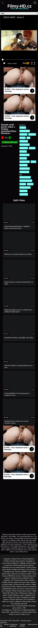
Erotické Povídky (22, 625)
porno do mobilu (14, 567)
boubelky (7, 580)
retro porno (21, 569)
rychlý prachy (31, 576)
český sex (23, 191)
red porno (24, 586)
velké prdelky (26, 601)
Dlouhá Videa (24, 131)
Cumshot (23, 158)
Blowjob (32, 148)
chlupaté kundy (9, 571)
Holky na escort (14, 614)
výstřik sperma (25, 187)
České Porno (24, 155)
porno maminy (20, 574)
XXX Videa (10, 593)
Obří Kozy (23, 165)
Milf (28, 138)
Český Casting (17, 591)
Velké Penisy (24, 172)
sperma (30, 184)
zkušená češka (25, 177)
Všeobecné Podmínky (14, 625)
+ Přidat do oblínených (9, 142)
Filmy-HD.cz (19, 7)
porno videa (28, 593)
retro (33, 595)
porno (18, 561)
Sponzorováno (32, 624)
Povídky (6, 561)
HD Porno (23, 134)
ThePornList (17, 610)
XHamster (16, 595)
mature (33, 567)
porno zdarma (7, 563)
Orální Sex (23, 141)
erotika (28, 563)
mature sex (15, 589)
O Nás (1, 625)
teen (14, 597)
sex (30, 597)
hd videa (5, 584)
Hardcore (32, 134)
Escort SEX (5, 612)
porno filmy (12, 586)
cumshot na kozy (25, 181)
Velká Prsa (23, 148)
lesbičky (4, 582)
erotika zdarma (23, 565)
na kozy (22, 184)
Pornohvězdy (24, 145)
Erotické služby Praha (29, 612)
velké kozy (19, 599)
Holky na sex (25, 614)
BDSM (24, 571)
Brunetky (23, 151)
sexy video (23, 194)
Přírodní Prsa (24, 168)
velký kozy (5, 601)
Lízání (33, 162)
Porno (19, 559)
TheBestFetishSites (28, 610)
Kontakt (6, 624)
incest (18, 578)
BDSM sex (12, 576)
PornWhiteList (6, 610)
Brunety (22, 127)
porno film (21, 584)
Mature (22, 138)
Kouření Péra (24, 162)
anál (22, 603)
